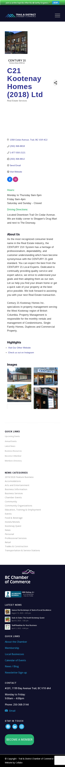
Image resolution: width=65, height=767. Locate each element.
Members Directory (13, 461)
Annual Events (11, 441)
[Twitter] (14, 726)
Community (11, 501)
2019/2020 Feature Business (19, 477)
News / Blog (12, 666)
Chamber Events (13, 497)
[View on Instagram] (15, 181)
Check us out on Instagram (21, 352)
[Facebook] (8, 726)
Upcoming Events (12, 436)
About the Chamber (16, 641)
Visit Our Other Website (19, 347)
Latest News (10, 446)
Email (12, 710)
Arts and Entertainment (17, 485)
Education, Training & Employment (23, 509)
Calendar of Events (15, 660)
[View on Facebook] (9, 181)
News (8, 530)
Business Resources (13, 451)
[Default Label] (21, 726)
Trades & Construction (16, 546)
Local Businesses (14, 654)
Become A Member (13, 456)
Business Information (16, 489)
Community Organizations (18, 505)
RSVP (56, 3)
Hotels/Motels (12, 522)
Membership (12, 647)
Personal (9, 534)
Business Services (14, 493)
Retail (8, 542)
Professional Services (16, 538)
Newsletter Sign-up (16, 672)
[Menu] (56, 16)
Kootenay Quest (13, 526)
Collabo (19, 762)
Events (8, 513)
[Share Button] (55, 82)
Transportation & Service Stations (22, 550)
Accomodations (13, 481)
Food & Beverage (14, 518)
